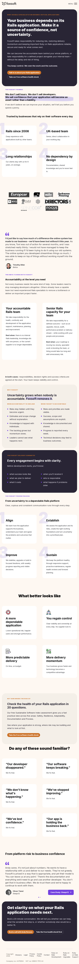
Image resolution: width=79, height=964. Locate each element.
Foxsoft (9, 4)
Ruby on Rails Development (56, 955)
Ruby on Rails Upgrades (66, 955)
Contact (47, 955)
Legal (26, 955)
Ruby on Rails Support (75, 955)
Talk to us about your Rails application (24, 73)
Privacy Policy (32, 955)
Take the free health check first (49, 932)
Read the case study (60, 883)
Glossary (18, 955)
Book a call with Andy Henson (20, 932)
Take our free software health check (24, 77)
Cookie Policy (39, 955)
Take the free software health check (24, 735)
